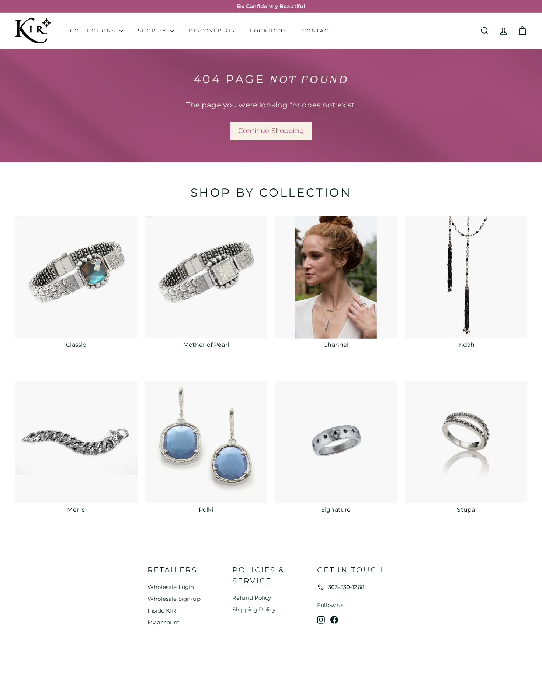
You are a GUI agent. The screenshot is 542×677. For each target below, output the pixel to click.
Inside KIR (161, 610)
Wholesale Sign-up (174, 598)
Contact (317, 31)
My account (163, 622)
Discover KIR (212, 31)
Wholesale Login (170, 586)
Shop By (153, 31)
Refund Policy (251, 597)
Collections (94, 31)
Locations (268, 31)
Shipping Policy (253, 609)
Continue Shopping (271, 131)
